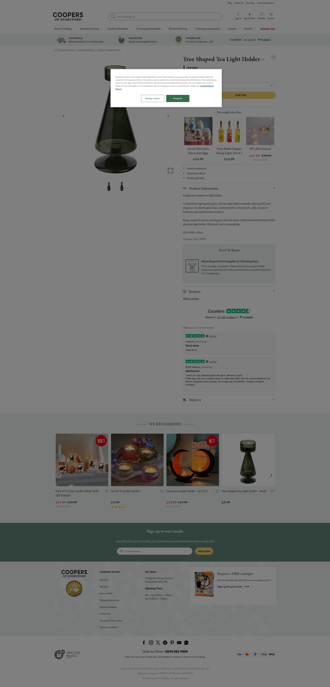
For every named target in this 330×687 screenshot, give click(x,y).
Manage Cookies (152, 98)
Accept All (177, 98)
